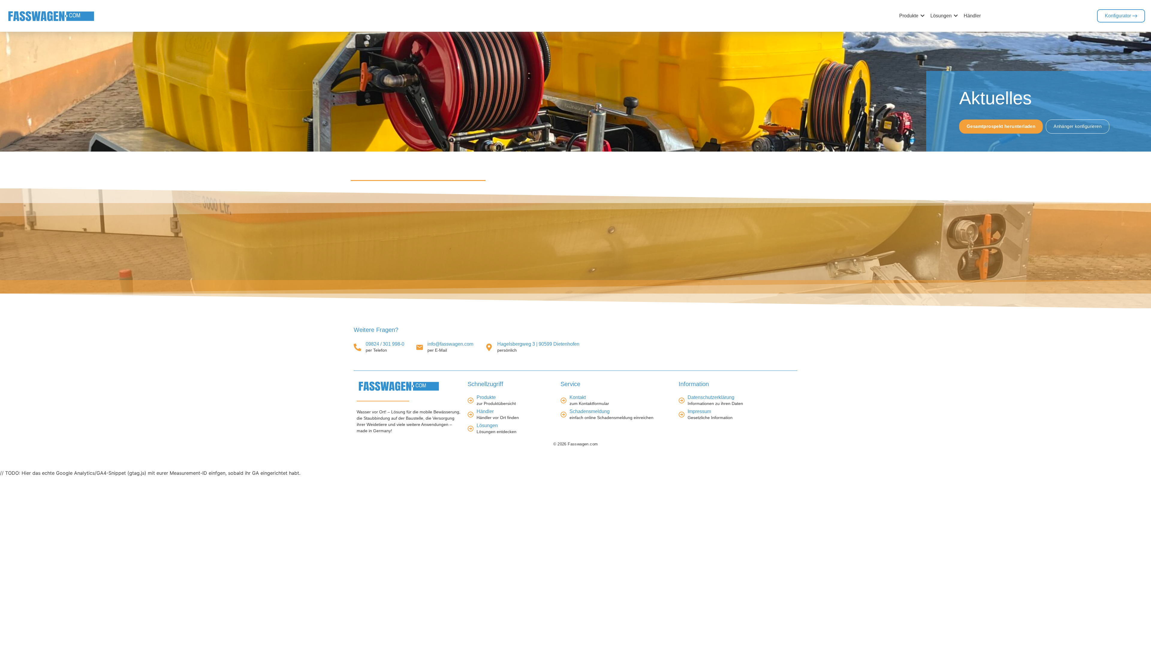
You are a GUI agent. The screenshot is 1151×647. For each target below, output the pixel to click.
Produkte (486, 398)
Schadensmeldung (590, 412)
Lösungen (487, 426)
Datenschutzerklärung (711, 398)
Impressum (699, 412)
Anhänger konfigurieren (1078, 126)
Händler (485, 412)
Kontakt (578, 398)
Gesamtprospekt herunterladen (1001, 126)
